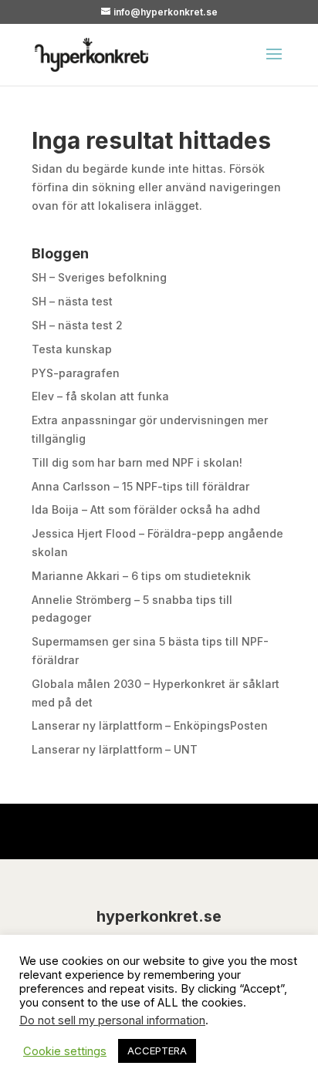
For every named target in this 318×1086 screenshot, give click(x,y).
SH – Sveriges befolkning (99, 277)
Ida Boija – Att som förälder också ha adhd (146, 509)
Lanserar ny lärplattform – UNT (115, 749)
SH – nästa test (72, 301)
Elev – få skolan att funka (100, 396)
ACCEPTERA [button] (157, 1050)
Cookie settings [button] (65, 1051)
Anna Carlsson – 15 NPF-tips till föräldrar (140, 486)
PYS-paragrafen (76, 372)
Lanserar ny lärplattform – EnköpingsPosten (150, 725)
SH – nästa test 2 (77, 325)
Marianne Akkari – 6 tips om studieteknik (141, 575)
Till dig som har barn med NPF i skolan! (137, 462)
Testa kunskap (72, 349)
